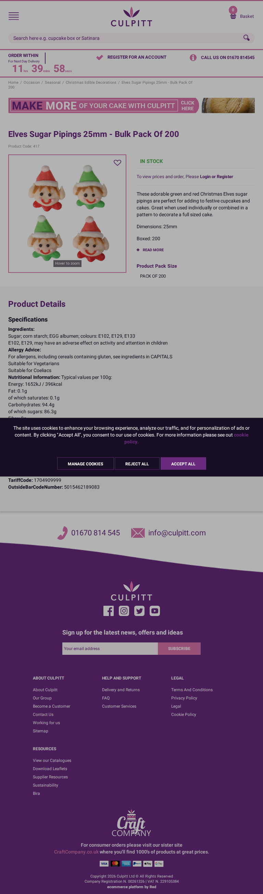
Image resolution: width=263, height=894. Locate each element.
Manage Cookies (85, 464)
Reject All (137, 464)
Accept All (183, 464)
